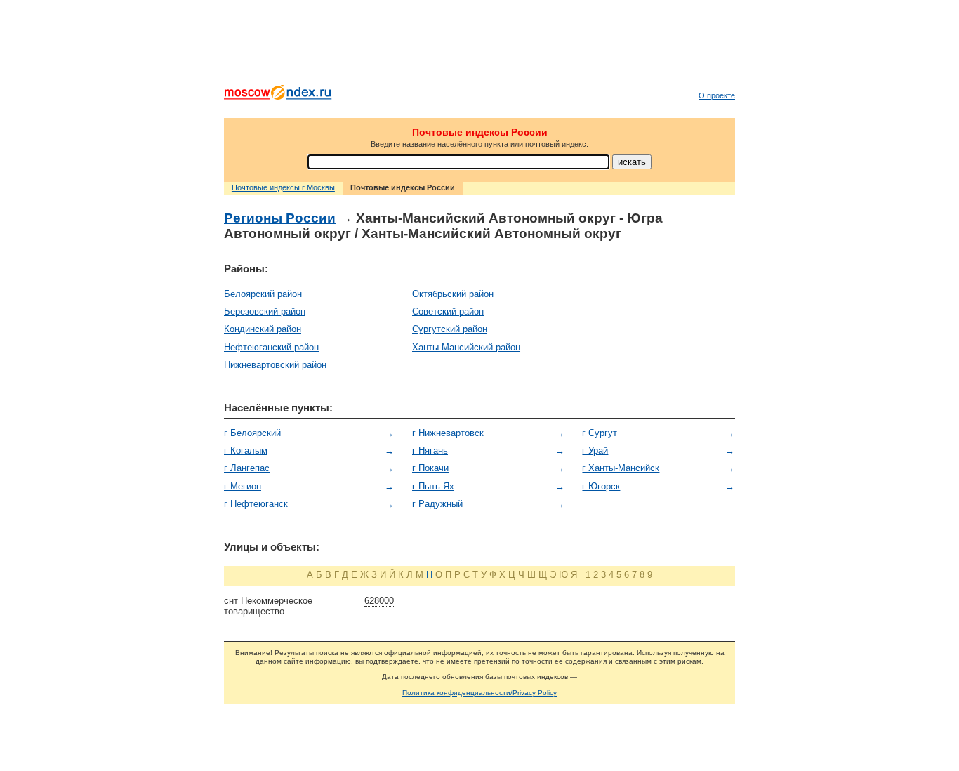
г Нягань (430, 450)
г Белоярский (252, 433)
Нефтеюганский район (271, 347)
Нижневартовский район (275, 365)
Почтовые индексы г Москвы (283, 187)
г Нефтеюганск (256, 504)
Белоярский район (263, 294)
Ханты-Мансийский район (466, 347)
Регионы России (280, 218)
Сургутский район (449, 329)
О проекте (717, 95)
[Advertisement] (479, 45)
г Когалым (245, 450)
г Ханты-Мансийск (620, 468)
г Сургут (599, 433)
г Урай (595, 450)
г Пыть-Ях (433, 486)
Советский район (448, 311)
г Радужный (437, 504)
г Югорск (601, 486)
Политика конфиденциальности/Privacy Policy (479, 693)
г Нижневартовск (448, 433)
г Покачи (430, 468)
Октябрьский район (453, 294)
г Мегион (242, 486)
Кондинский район (262, 329)
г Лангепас (247, 468)
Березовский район (264, 311)
